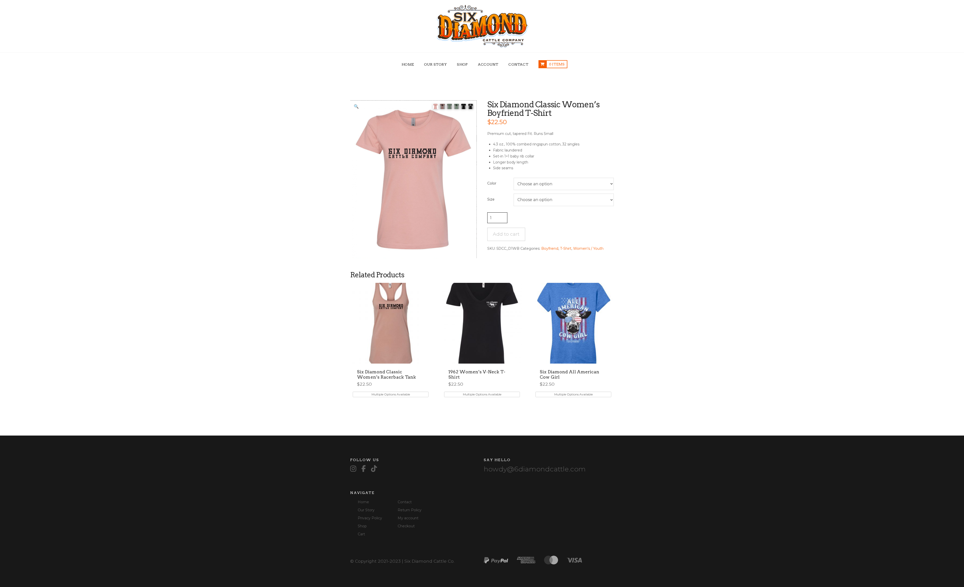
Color (491, 183)
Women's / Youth (588, 248)
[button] (356, 106)
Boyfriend (549, 248)
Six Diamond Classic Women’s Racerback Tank (386, 374)
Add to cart (506, 234)
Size (491, 199)
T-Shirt (565, 248)
